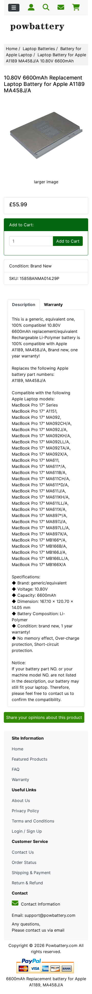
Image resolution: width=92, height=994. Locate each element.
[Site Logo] (46, 27)
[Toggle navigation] (13, 8)
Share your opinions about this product (44, 717)
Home (11, 48)
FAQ (15, 769)
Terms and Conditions (33, 820)
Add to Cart (67, 241)
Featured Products (29, 759)
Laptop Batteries (39, 48)
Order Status (24, 862)
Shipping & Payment (31, 872)
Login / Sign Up (27, 831)
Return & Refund (27, 882)
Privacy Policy (25, 810)
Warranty (20, 779)
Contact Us (23, 852)
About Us (21, 800)
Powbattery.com (61, 945)
